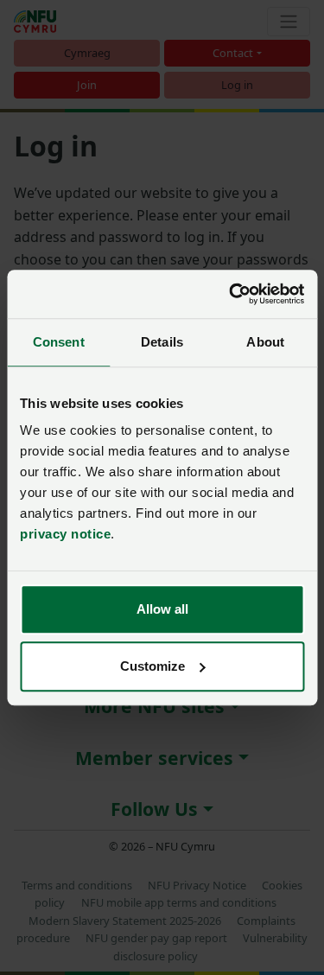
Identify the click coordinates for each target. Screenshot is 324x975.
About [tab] (265, 342)
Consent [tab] (59, 342)
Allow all (162, 609)
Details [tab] (162, 342)
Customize (152, 666)
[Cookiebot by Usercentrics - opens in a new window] (230, 294)
